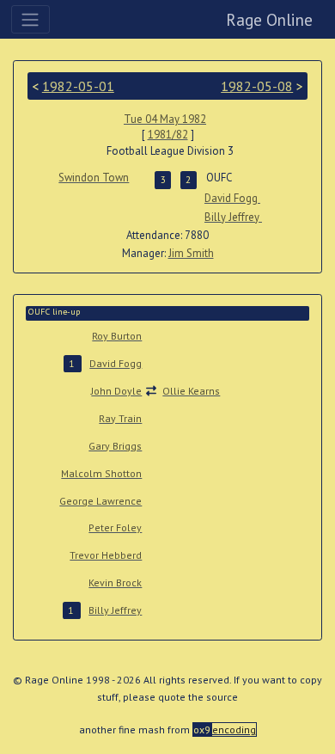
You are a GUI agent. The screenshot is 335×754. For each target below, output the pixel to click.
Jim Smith (191, 253)
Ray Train (120, 418)
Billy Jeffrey (233, 217)
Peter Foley (115, 527)
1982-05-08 (257, 86)
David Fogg (232, 198)
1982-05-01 (78, 86)
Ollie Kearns (191, 390)
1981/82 (168, 134)
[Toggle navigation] (30, 19)
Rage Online (269, 19)
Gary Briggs (115, 445)
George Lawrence (100, 500)
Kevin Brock (115, 582)
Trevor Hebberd (106, 555)
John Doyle (116, 390)
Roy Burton (117, 335)
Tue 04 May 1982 (165, 119)
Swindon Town (93, 177)
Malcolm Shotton (101, 473)
